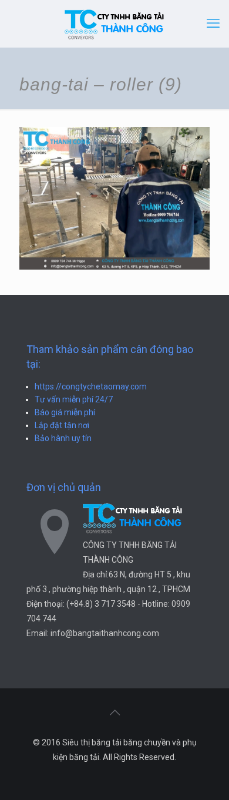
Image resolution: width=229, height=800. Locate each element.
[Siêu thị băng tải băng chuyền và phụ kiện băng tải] (114, 23)
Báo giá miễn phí (65, 412)
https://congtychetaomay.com (91, 386)
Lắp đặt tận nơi (62, 425)
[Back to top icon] (114, 712)
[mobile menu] (213, 23)
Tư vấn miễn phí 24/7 (74, 399)
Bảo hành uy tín (63, 438)
